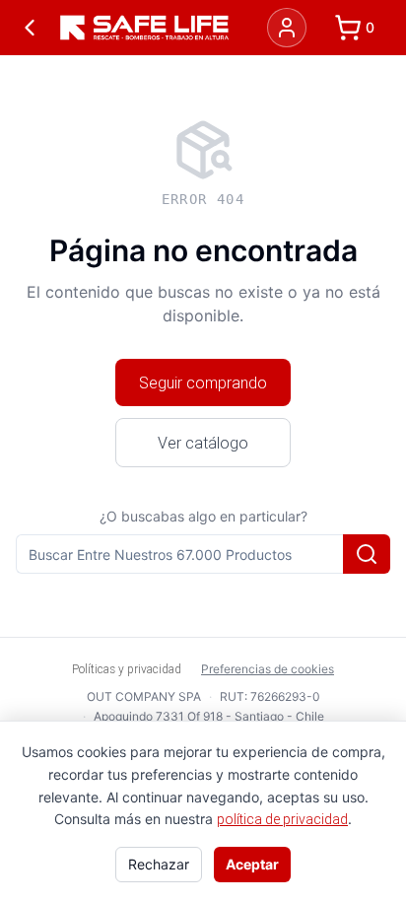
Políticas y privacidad (126, 668)
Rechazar (158, 864)
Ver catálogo (203, 442)
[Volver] (29, 27)
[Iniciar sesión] (286, 27)
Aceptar (252, 864)
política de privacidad (282, 819)
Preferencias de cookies (267, 668)
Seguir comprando (203, 382)
